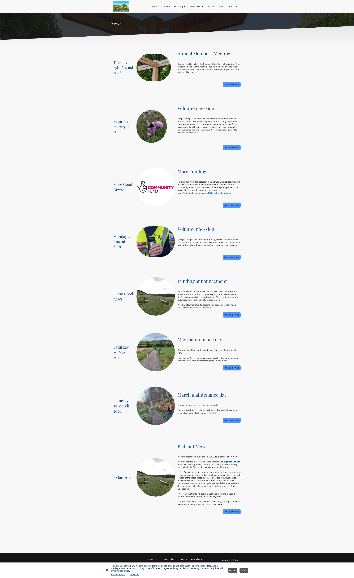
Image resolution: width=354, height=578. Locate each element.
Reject (244, 570)
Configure (134, 574)
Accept (232, 570)
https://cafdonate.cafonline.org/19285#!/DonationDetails (204, 192)
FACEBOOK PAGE (231, 84)
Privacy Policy (118, 574)
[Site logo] (121, 6)
